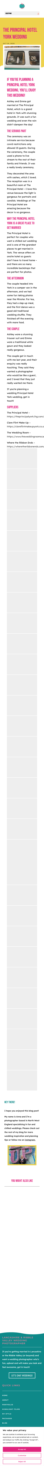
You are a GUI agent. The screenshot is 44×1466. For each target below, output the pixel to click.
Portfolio (7, 1405)
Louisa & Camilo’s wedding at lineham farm (22, 1280)
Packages (7, 1418)
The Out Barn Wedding (22, 1218)
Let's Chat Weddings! (22, 1375)
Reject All (22, 1462)
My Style (6, 1414)
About (5, 1400)
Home (5, 1395)
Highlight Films (11, 1409)
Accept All (22, 1449)
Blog (4, 1423)
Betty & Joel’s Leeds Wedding (22, 1255)
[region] (22, 1446)
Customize (22, 1455)
